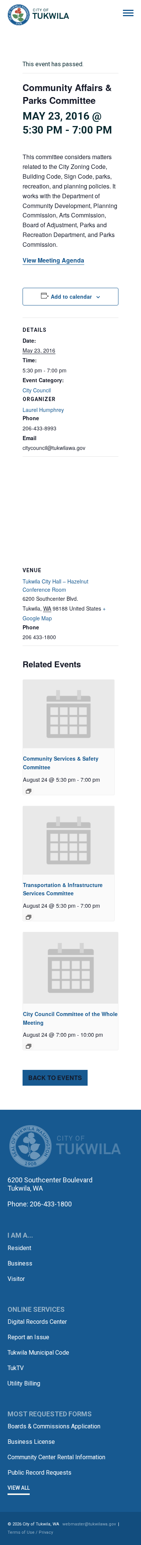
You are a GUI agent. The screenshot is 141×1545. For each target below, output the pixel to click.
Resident (19, 1248)
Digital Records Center (37, 1321)
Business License (31, 1441)
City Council (37, 390)
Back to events (55, 1077)
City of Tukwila (38, 15)
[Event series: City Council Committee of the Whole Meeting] (28, 1046)
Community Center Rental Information (56, 1457)
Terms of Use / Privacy (30, 1532)
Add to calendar (71, 296)
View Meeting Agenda (53, 260)
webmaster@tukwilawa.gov (89, 1524)
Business (20, 1263)
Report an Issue (28, 1337)
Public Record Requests (39, 1472)
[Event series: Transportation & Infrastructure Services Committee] (28, 917)
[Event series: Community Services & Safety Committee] (28, 791)
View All (19, 1488)
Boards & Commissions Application (54, 1426)
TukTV (16, 1368)
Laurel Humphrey (43, 409)
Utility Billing (24, 1383)
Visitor (16, 1278)
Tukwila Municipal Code (38, 1352)
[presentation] (68, 714)
